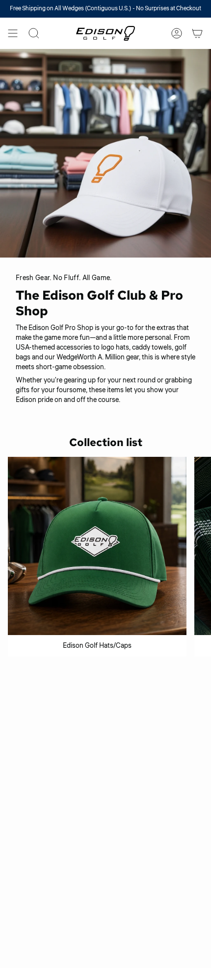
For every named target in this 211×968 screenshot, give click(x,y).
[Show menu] (13, 33)
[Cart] (197, 33)
